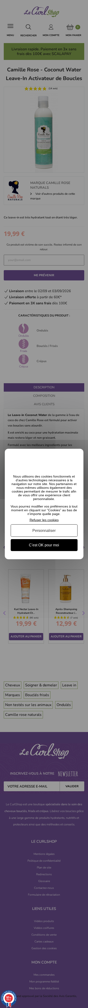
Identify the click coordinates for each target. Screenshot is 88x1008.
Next (83, 613)
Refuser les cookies (44, 520)
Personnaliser (44, 531)
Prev (5, 613)
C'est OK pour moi (44, 545)
